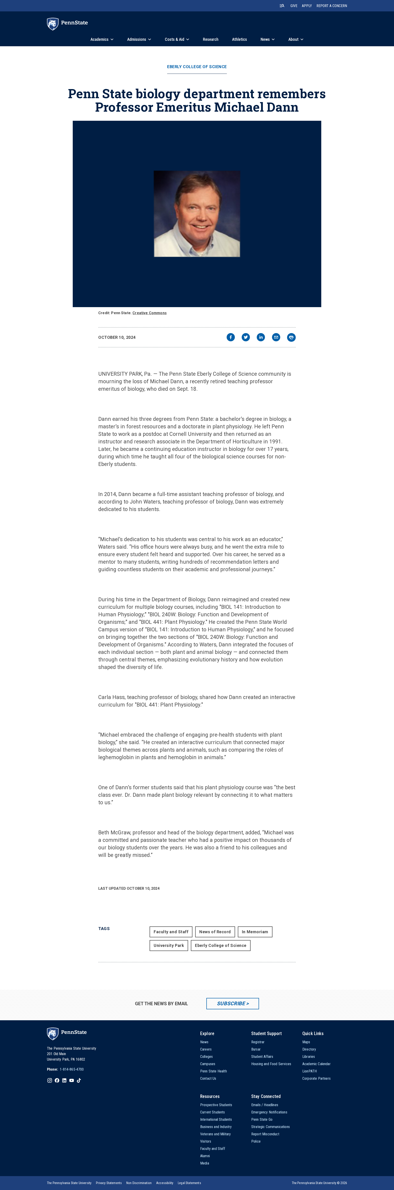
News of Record (215, 931)
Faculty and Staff (171, 931)
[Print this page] (291, 337)
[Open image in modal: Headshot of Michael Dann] (197, 214)
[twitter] (246, 337)
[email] (276, 337)
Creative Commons (149, 313)
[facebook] (231, 337)
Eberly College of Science (197, 66)
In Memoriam (255, 931)
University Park (169, 945)
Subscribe (231, 1003)
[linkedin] (261, 337)
